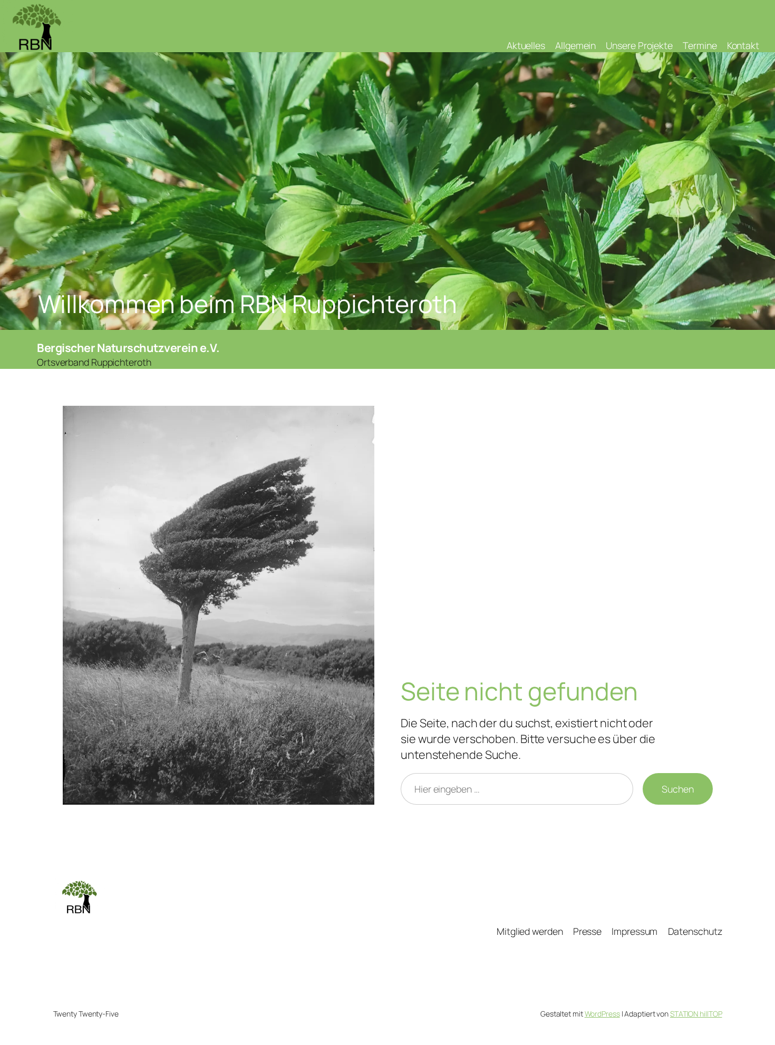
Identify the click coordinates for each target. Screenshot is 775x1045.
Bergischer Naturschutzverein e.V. (128, 347)
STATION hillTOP (696, 1014)
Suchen (677, 789)
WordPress (602, 1014)
